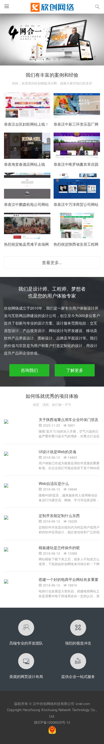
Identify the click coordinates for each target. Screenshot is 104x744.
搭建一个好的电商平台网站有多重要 (68, 579)
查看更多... (52, 262)
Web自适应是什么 (54, 483)
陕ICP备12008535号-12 (52, 722)
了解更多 (74, 370)
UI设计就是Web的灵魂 (57, 451)
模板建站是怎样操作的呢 (59, 547)
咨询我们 (29, 370)
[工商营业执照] (52, 729)
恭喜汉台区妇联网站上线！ (26, 124)
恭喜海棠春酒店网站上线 (24, 164)
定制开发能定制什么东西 (59, 515)
